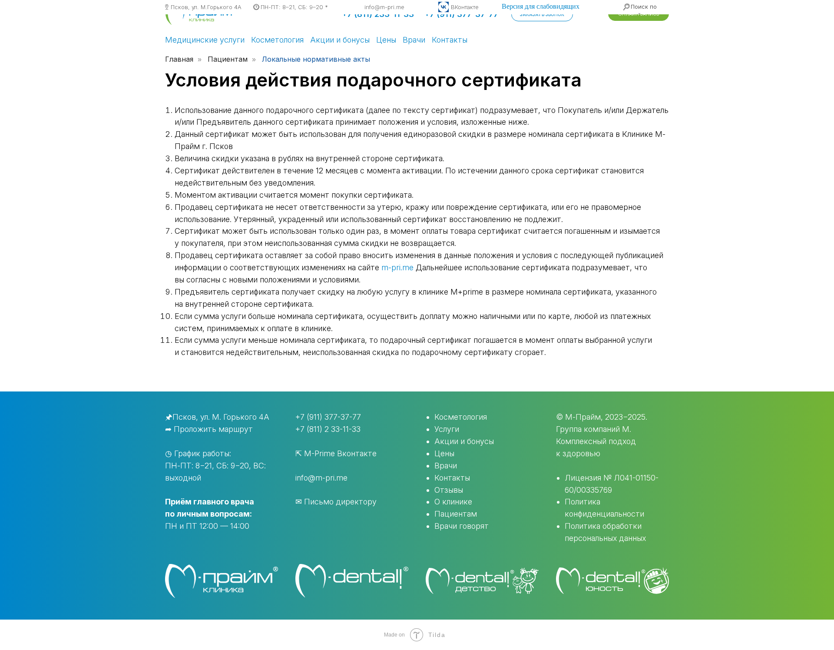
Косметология (277, 39)
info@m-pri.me (384, 6)
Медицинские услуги (205, 39)
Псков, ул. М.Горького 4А (206, 6)
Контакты (449, 39)
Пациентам (455, 513)
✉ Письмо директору (336, 501)
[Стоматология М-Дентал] (351, 580)
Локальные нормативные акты (316, 59)
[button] (542, 14)
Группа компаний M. (593, 429)
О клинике (453, 501)
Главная (179, 59)
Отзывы (448, 489)
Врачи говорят (461, 526)
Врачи (414, 39)
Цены (386, 39)
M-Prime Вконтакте (340, 453)
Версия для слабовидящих (540, 6)
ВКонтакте (465, 6)
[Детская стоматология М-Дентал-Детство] (482, 581)
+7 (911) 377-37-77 (328, 416)
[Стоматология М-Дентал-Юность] (612, 580)
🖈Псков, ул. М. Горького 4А (217, 416)
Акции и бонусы (340, 39)
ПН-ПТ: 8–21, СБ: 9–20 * (294, 6)
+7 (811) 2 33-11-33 (328, 429)
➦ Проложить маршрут (209, 429)
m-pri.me (397, 267)
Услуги (446, 429)
